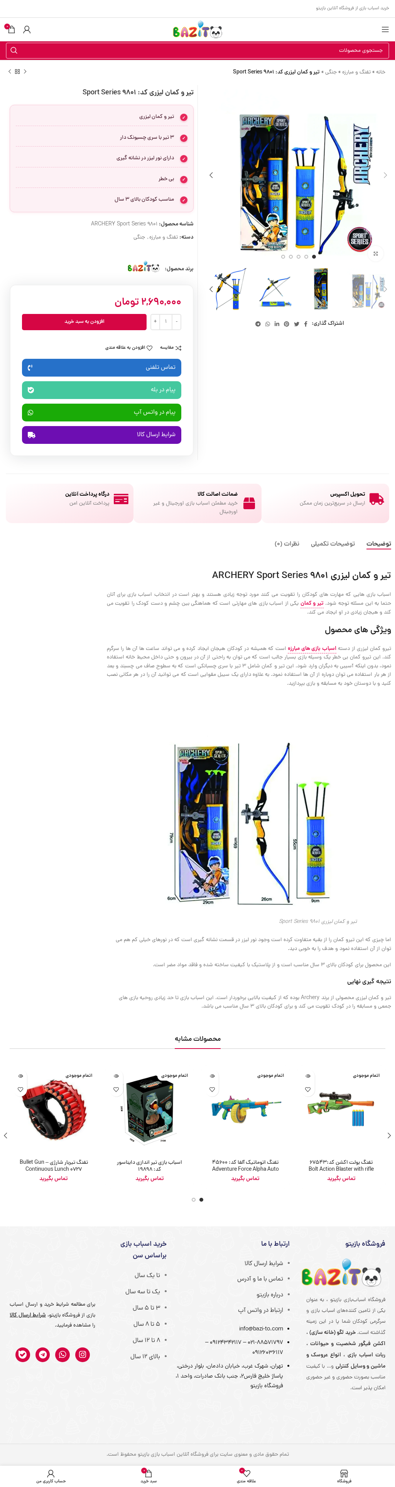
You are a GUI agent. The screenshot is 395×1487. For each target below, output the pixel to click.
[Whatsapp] (62, 1354)
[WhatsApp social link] (267, 324)
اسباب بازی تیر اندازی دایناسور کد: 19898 (149, 1166)
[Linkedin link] (277, 324)
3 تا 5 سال (146, 1308)
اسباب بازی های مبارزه (312, 649)
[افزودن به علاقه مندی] (308, 1089)
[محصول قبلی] (25, 72)
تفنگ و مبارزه (356, 72)
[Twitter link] (297, 324)
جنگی (331, 72)
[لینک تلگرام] (258, 324)
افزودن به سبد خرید (84, 322)
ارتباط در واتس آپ (260, 1310)
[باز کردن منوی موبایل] (385, 29)
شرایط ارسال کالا (264, 1264)
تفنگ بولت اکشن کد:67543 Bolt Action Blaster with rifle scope (341, 1170)
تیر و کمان (312, 603)
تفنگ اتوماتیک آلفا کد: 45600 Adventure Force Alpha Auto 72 (245, 1170)
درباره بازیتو (270, 1295)
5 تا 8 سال (146, 1324)
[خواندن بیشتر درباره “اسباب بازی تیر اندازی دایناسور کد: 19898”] (116, 1076)
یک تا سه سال (142, 1292)
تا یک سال (147, 1276)
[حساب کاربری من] (27, 29)
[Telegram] (42, 1354)
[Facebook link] (306, 324)
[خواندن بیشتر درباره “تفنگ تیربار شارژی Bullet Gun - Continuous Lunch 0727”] (20, 1076)
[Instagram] (82, 1354)
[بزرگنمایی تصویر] (375, 253)
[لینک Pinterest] (287, 324)
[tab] (378, 545)
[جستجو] (14, 51)
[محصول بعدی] (10, 72)
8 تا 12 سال (146, 1340)
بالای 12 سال (145, 1357)
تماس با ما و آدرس (260, 1279)
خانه (380, 72)
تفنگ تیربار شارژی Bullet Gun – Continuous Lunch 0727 (54, 1166)
